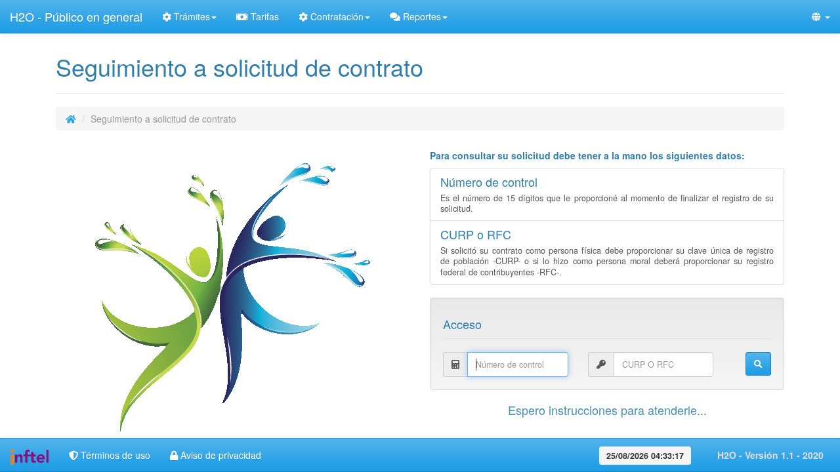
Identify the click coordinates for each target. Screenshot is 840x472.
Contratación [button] (336, 16)
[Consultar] (758, 364)
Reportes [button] (420, 16)
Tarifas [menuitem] (263, 16)
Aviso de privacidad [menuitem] (219, 455)
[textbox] (517, 364)
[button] (821, 16)
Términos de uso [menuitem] (114, 455)
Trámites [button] (190, 16)
